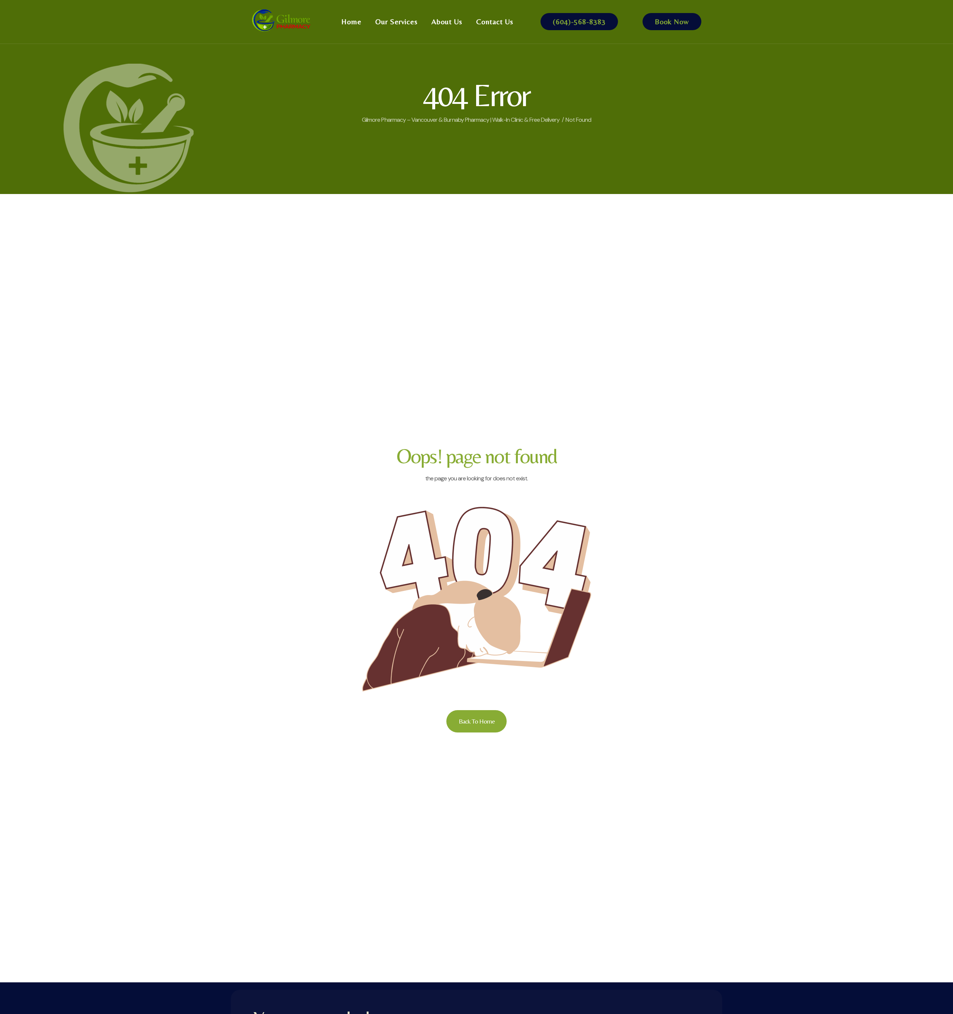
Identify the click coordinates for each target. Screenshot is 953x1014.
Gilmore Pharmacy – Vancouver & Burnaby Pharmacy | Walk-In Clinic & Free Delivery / (463, 120)
